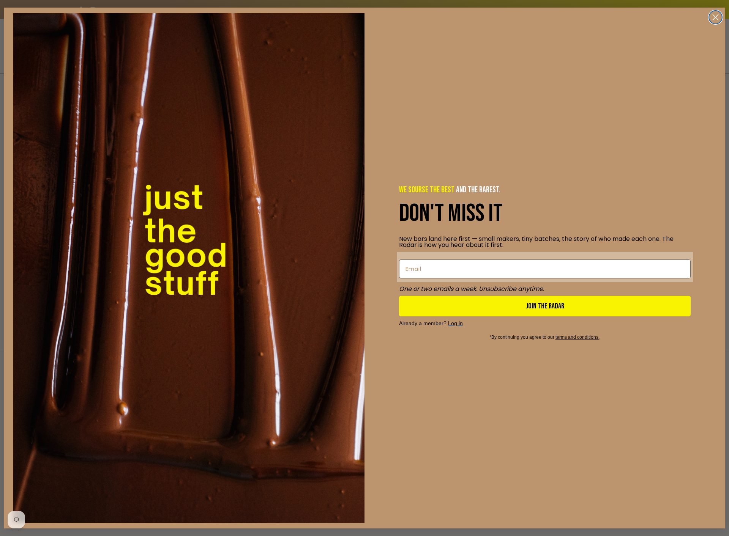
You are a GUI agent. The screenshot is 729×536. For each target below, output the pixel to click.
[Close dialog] (715, 17)
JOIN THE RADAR (545, 306)
